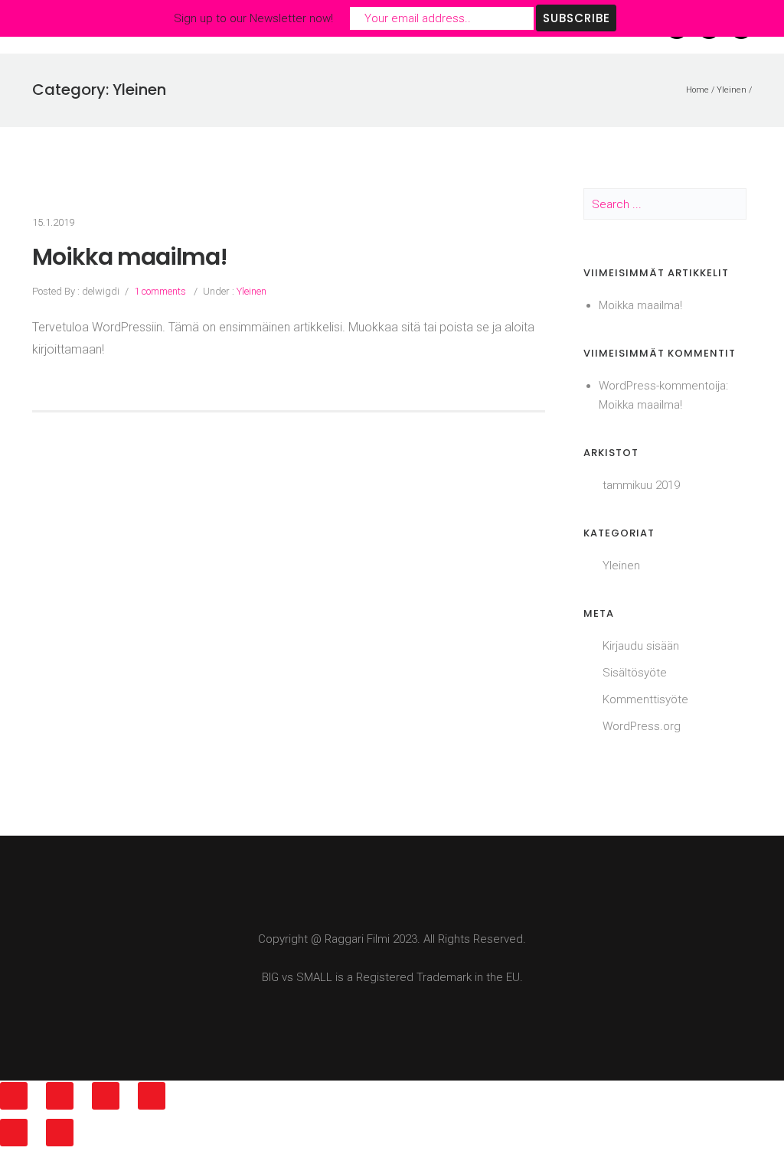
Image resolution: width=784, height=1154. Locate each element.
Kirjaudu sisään (641, 646)
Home (697, 90)
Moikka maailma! (129, 257)
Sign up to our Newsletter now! (253, 18)
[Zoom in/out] (151, 1096)
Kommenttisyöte (645, 699)
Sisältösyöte (635, 673)
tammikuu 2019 (641, 485)
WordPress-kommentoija (662, 386)
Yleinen (731, 90)
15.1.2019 (53, 222)
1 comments (160, 291)
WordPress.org (642, 726)
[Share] (60, 1096)
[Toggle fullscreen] (105, 1096)
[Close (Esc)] (14, 1096)
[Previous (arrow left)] (14, 1132)
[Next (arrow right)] (60, 1132)
